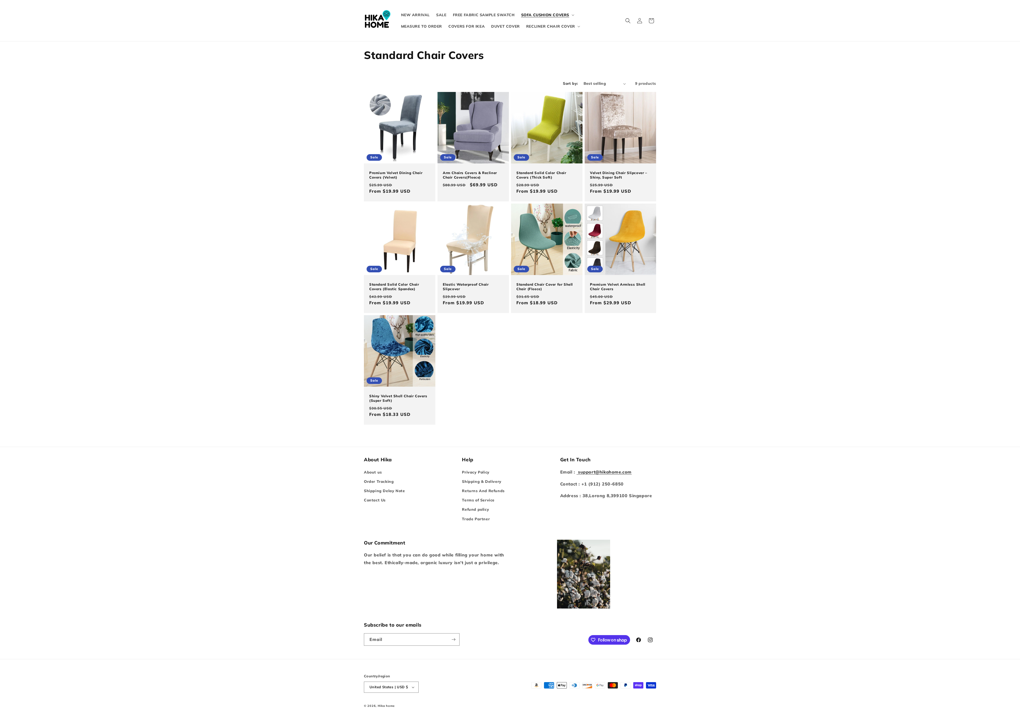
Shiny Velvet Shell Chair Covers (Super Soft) (398, 398)
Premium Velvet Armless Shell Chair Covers (617, 286)
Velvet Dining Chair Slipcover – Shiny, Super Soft (618, 175)
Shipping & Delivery (481, 481)
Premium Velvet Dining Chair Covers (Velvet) (395, 175)
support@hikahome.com (604, 472)
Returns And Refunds (483, 490)
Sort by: (570, 83)
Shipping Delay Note (384, 490)
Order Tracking (379, 481)
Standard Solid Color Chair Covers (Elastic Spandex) (394, 286)
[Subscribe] (453, 639)
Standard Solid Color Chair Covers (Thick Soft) (541, 175)
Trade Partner (476, 519)
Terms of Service (478, 500)
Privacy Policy (475, 472)
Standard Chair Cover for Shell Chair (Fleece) (544, 286)
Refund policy (475, 509)
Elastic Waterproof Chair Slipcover (465, 286)
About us (373, 472)
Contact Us (375, 500)
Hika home (386, 706)
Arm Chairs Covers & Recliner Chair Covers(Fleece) (470, 175)
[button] (547, 14)
